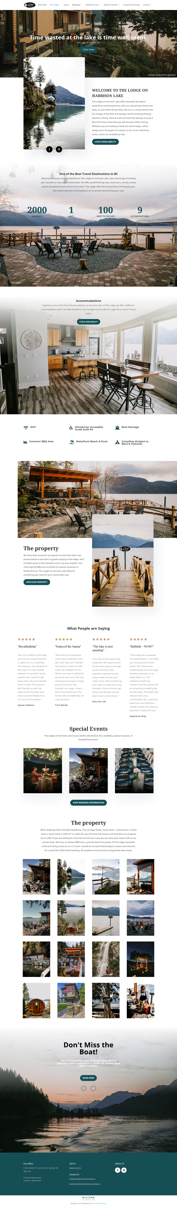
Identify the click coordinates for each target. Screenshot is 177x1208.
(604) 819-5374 (75, 1168)
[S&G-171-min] (140, 976)
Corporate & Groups (131, 5)
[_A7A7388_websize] (36, 976)
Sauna (66, 5)
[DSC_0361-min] (71, 1017)
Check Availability (105, 141)
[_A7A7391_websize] (71, 894)
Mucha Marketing (99, 1203)
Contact (146, 5)
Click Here (88, 49)
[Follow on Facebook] (49, 149)
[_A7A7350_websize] (140, 1017)
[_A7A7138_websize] (106, 1017)
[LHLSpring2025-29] (36, 935)
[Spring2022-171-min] (71, 976)
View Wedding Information (88, 802)
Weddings (76, 5)
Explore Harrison (111, 5)
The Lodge (54, 5)
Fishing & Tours (92, 5)
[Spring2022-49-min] (71, 935)
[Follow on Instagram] (59, 149)
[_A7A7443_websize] (106, 894)
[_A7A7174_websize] (140, 894)
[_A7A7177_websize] (36, 894)
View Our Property (36, 582)
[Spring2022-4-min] (36, 1017)
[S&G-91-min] (106, 976)
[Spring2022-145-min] (140, 935)
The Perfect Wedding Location (88, 37)
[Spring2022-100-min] (106, 935)
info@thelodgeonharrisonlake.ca (82, 1179)
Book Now (42, 5)
